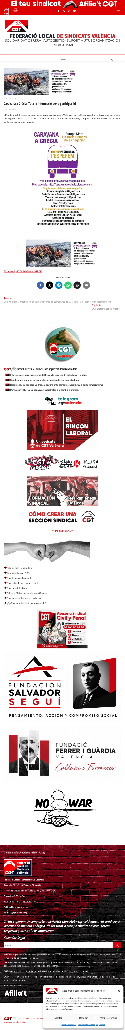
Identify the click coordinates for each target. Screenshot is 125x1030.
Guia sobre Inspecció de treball (22, 583)
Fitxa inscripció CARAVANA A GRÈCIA (23, 271)
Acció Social (10, 98)
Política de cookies (69, 1024)
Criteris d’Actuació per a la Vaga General (27, 593)
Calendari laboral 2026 (18, 573)
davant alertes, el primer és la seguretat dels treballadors (47, 369)
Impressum (100, 1024)
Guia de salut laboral (17, 588)
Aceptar (58, 1017)
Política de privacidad (86, 1024)
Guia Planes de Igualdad (19, 578)
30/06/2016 (10, 109)
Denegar (83, 1017)
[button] (118, 990)
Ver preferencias (108, 1017)
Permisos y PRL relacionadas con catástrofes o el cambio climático (44, 389)
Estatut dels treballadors (19, 567)
